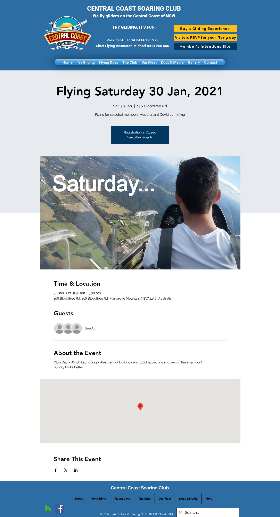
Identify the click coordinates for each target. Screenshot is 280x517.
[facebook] (59, 508)
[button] (86, 62)
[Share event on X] (66, 470)
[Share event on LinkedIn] (76, 470)
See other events (140, 137)
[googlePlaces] (48, 508)
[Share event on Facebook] (56, 470)
